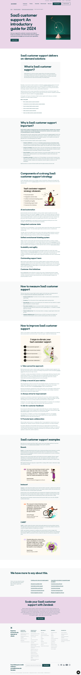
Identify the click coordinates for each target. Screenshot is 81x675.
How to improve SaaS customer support (30, 108)
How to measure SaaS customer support (31, 106)
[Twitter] (58, 665)
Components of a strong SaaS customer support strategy (34, 104)
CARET (22, 525)
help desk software (37, 386)
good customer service (55, 244)
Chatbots (37, 214)
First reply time (26, 302)
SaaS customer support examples (29, 110)
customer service (35, 181)
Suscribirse (46, 665)
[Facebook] (61, 665)
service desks (47, 235)
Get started (40, 618)
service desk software (33, 251)
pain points (43, 413)
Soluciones (37, 3)
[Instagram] (69, 665)
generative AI (28, 220)
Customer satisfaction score (28, 314)
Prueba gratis (57, 3)
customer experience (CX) (49, 85)
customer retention (39, 93)
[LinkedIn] (64, 665)
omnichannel (53, 242)
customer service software (34, 444)
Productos (25, 3)
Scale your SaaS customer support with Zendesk (32, 112)
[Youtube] (67, 665)
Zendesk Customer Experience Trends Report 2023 (49, 142)
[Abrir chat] (78, 672)
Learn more (14, 40)
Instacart (22, 487)
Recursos (50, 3)
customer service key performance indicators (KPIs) (34, 294)
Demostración (43, 3)
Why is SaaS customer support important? (31, 101)
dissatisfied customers (25, 264)
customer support (51, 134)
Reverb (22, 450)
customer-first (25, 272)
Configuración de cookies (33, 672)
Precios (31, 3)
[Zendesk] (11, 629)
